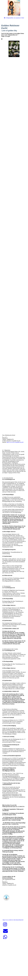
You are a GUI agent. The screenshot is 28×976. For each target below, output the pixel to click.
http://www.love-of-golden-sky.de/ (15, 442)
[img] (14, 8)
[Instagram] (5, 924)
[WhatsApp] (5, 937)
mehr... (3, 420)
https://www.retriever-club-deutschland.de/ (13, 920)
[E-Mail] (5, 931)
